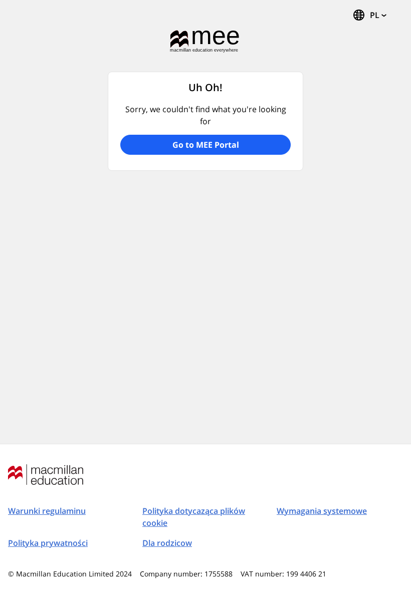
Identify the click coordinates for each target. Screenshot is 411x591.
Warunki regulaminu (47, 510)
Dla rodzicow (167, 542)
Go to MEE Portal (205, 144)
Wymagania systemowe (322, 510)
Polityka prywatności (48, 542)
